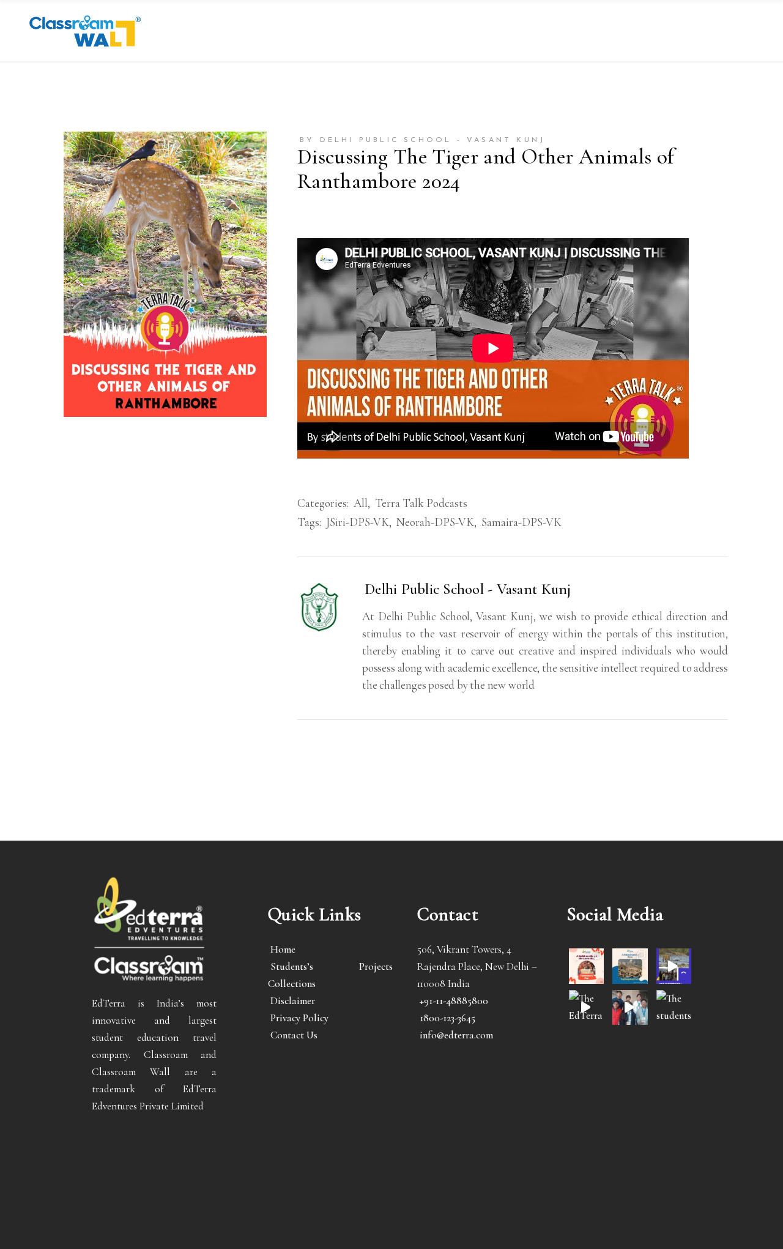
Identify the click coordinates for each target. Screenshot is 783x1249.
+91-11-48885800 (454, 1000)
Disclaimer (292, 1000)
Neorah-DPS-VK (435, 522)
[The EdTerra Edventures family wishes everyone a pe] (586, 1007)
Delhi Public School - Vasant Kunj (468, 589)
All (361, 503)
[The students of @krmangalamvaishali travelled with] (673, 965)
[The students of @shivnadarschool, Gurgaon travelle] (673, 1007)
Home (282, 949)
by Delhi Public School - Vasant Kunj (422, 140)
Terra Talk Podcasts (421, 503)
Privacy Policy (299, 1017)
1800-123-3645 (447, 1017)
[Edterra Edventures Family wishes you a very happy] (586, 965)
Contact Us (293, 1035)
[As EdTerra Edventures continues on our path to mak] (629, 1007)
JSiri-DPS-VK (357, 522)
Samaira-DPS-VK (521, 522)
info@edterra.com (456, 1035)
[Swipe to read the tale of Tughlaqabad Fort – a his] (629, 965)
